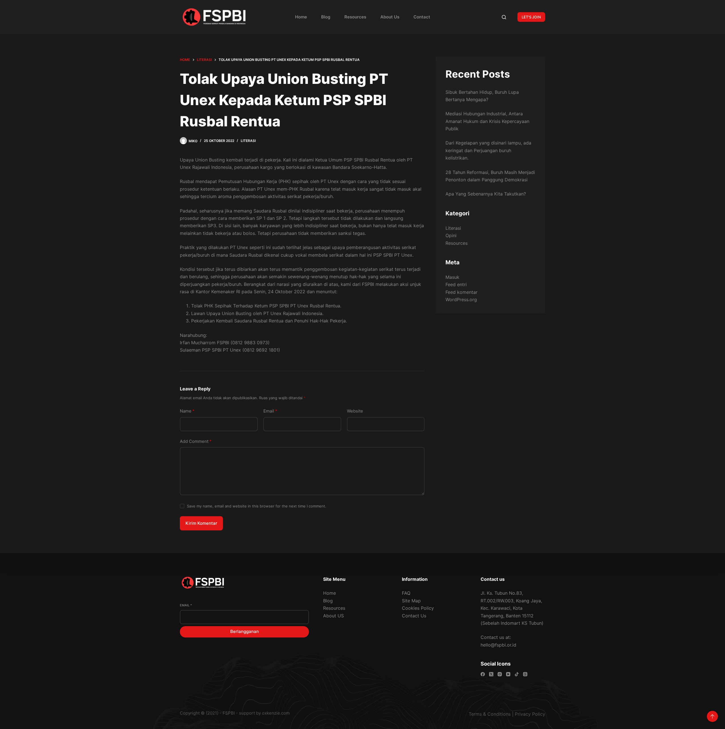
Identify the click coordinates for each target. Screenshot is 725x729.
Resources (355, 17)
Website (355, 411)
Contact (421, 17)
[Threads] (525, 674)
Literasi (248, 141)
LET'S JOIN (531, 17)
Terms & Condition (488, 714)
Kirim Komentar (201, 523)
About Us (389, 17)
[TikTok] (517, 674)
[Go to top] (712, 716)
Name (187, 411)
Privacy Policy (530, 714)
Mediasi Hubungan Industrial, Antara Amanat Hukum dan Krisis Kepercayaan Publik (487, 121)
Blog (325, 17)
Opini (451, 235)
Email (270, 411)
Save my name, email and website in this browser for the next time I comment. (256, 506)
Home (301, 17)
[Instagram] (500, 674)
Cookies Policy (418, 608)
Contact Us (414, 616)
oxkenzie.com (276, 713)
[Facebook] (483, 674)
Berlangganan (244, 631)
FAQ (406, 593)
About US (333, 616)
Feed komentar (461, 292)
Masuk (452, 277)
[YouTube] (508, 674)
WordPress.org (461, 299)
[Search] (504, 17)
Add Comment (196, 441)
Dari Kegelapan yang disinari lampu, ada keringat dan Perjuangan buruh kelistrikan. (488, 150)
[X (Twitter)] (491, 674)
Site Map (411, 600)
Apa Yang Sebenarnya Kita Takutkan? (485, 194)
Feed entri (456, 284)
